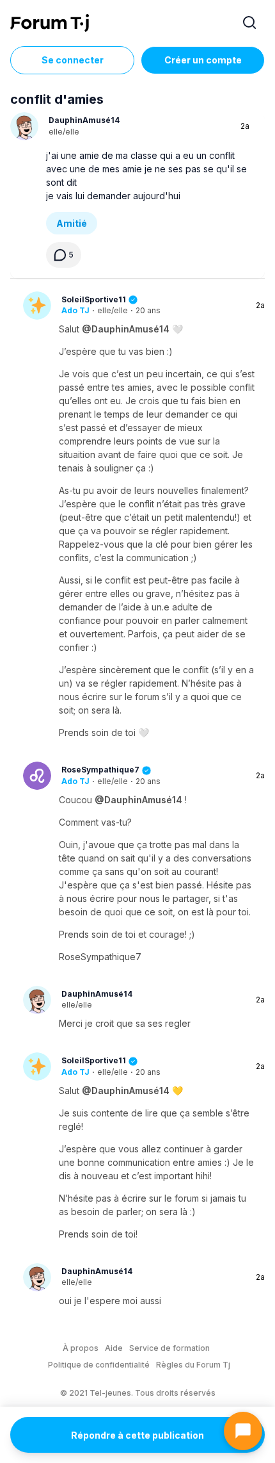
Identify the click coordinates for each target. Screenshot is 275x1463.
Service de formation (169, 1348)
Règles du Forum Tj (193, 1364)
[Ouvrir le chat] (243, 1431)
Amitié (71, 223)
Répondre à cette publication (137, 1435)
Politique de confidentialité (99, 1364)
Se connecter (73, 59)
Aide (114, 1348)
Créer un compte (203, 59)
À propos (80, 1348)
